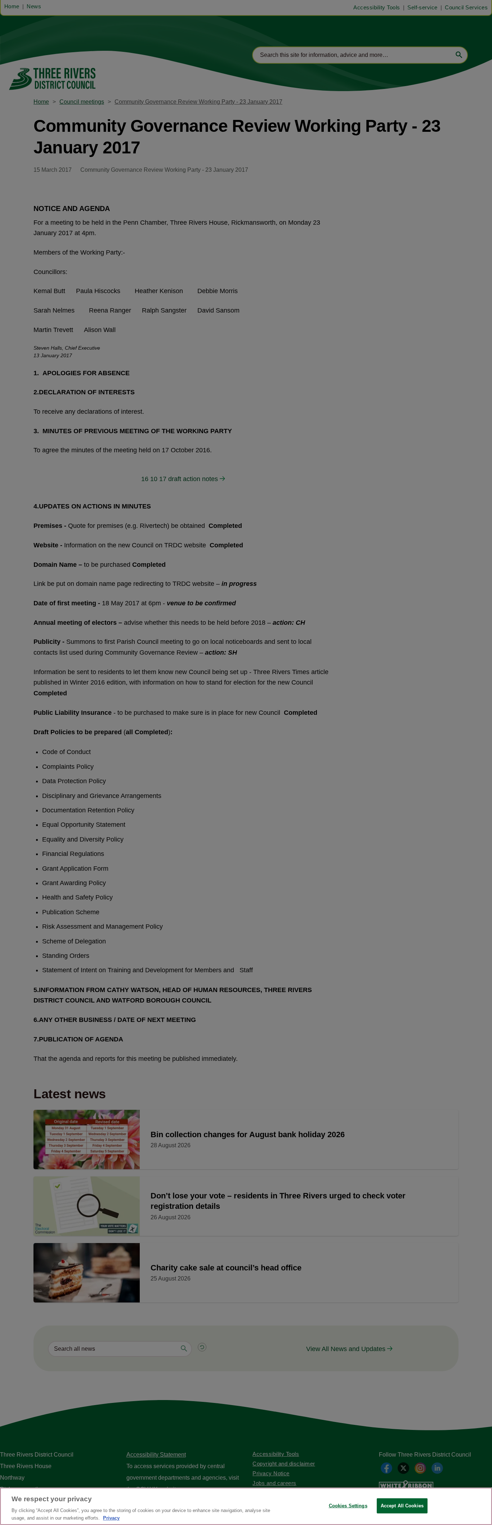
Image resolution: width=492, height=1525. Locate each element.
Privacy (111, 1517)
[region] (246, 1506)
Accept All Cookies (402, 1505)
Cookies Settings (348, 1505)
